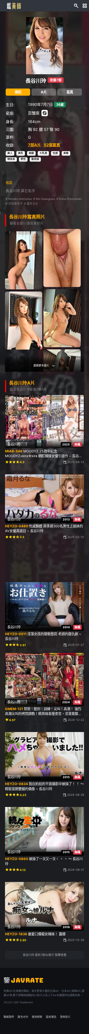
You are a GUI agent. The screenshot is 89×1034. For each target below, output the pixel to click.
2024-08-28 (75, 795)
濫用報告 (51, 1017)
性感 (55, 153)
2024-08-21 (75, 869)
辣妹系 (11, 159)
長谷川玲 (35, 81)
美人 (10, 153)
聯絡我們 (9, 1017)
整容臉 (35, 159)
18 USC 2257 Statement (18, 1002)
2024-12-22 (76, 720)
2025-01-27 (76, 645)
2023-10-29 (75, 940)
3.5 (22, 537)
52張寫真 (52, 145)
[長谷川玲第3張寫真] (23, 260)
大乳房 (43, 153)
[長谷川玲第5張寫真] (23, 320)
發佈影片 (65, 1017)
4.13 (23, 870)
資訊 (18, 92)
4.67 (12, 720)
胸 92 (33, 129)
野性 (23, 159)
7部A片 (34, 145)
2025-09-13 (75, 462)
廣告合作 (23, 1017)
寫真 (69, 92)
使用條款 (37, 1017)
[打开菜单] (85, 6)
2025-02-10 (75, 537)
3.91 (23, 645)
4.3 (22, 462)
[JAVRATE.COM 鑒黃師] (13, 6)
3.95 (23, 940)
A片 (44, 92)
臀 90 (54, 129)
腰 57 (43, 129)
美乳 (20, 153)
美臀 (66, 153)
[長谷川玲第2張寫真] (62, 258)
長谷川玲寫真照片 (27, 217)
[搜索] (76, 6)
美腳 (31, 153)
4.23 (23, 795)
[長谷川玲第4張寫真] (62, 318)
